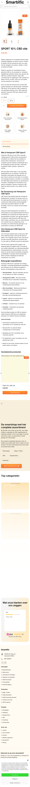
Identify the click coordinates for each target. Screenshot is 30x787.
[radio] (4, 100)
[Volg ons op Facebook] (2, 663)
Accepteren (15, 775)
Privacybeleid (5, 682)
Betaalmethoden (6, 670)
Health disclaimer (6, 679)
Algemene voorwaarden (8, 677)
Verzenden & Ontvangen (8, 674)
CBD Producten (6, 702)
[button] (28, 760)
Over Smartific (6, 732)
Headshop (5, 712)
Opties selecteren (15, 392)
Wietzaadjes (5, 710)
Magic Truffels (6, 692)
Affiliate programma (7, 737)
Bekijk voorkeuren (15, 783)
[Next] (25, 25)
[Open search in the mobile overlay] (15, 6)
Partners (4, 735)
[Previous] (5, 25)
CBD (3, 717)
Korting (4, 742)
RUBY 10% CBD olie (9, 385)
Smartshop (5, 720)
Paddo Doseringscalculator (9, 697)
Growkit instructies (7, 699)
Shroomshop (5, 722)
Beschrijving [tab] (6, 141)
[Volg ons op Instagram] (5, 663)
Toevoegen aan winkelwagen (17, 105)
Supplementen (6, 715)
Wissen (27, 96)
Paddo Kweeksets (7, 695)
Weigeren (15, 779)
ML (2, 97)
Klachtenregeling (6, 684)
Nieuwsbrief (5, 740)
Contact (4, 730)
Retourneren (5, 672)
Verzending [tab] (6, 146)
